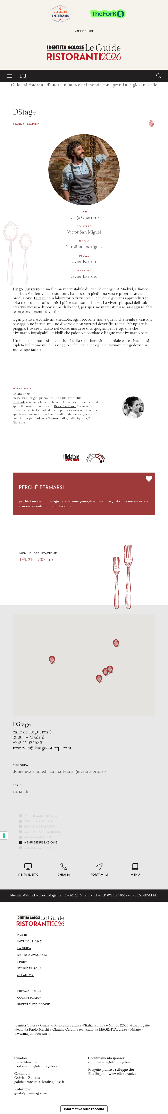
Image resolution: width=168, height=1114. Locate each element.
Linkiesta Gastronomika (51, 418)
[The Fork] (108, 14)
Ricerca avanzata (32, 955)
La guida (24, 948)
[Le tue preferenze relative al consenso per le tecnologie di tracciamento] (4, 835)
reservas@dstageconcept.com (42, 748)
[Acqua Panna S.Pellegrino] (60, 14)
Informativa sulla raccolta (84, 1109)
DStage (39, 298)
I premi (23, 962)
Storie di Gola (29, 968)
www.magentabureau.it (32, 1034)
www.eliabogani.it (122, 1074)
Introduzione (29, 941)
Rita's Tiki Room (65, 406)
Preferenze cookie (33, 1004)
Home (22, 935)
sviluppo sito (124, 1070)
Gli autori (25, 975)
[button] (9, 76)
